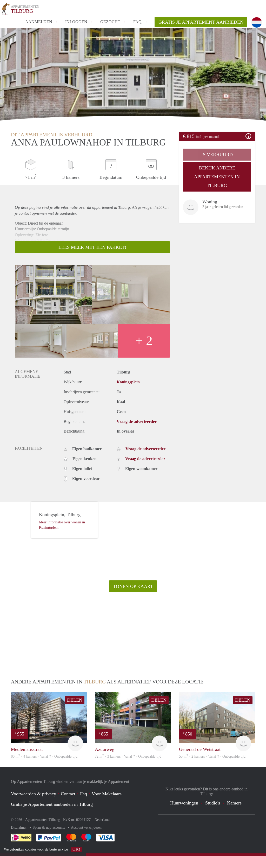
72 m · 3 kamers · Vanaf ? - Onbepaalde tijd (128, 756)
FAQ (137, 22)
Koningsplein (128, 382)
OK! (76, 849)
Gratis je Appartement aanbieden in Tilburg (52, 804)
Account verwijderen (86, 827)
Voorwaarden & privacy (33, 793)
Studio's (212, 803)
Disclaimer (19, 827)
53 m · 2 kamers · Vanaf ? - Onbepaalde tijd (212, 756)
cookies (30, 849)
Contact (68, 793)
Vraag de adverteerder (137, 421)
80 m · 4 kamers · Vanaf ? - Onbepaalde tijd (44, 756)
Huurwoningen (184, 803)
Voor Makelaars (107, 793)
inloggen (76, 22)
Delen (74, 700)
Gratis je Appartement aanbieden (200, 22)
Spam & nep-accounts (49, 827)
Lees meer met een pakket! (92, 247)
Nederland (102, 820)
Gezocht (110, 22)
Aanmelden (38, 22)
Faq (83, 793)
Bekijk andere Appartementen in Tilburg (217, 176)
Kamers (234, 803)
